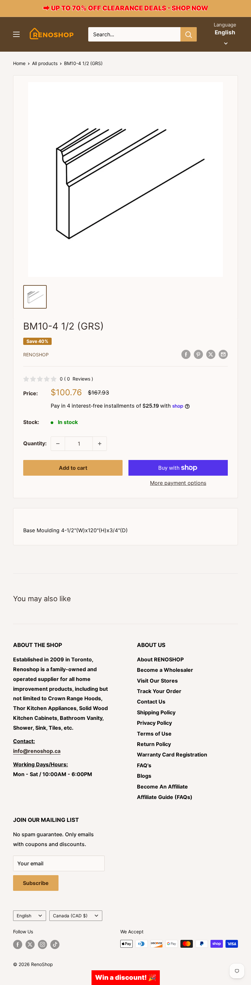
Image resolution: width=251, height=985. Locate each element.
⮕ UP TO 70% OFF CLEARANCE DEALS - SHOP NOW (125, 8)
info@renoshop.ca (36, 751)
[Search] (188, 34)
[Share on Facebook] (186, 354)
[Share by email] (223, 354)
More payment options (178, 483)
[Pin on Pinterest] (198, 354)
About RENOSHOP (160, 659)
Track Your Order (159, 691)
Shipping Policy (156, 712)
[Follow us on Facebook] (17, 944)
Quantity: (35, 443)
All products (45, 63)
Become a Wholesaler (165, 670)
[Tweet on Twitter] (210, 354)
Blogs (144, 776)
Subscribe (36, 883)
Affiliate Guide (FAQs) (164, 797)
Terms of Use (154, 733)
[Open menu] (16, 34)
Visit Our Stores (157, 680)
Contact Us (151, 701)
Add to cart (73, 468)
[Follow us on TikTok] (54, 944)
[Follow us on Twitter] (30, 944)
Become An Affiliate (162, 786)
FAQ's (144, 765)
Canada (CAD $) (70, 915)
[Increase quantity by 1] (100, 443)
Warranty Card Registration (172, 754)
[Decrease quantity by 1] (58, 443)
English (24, 915)
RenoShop (36, 354)
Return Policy (154, 744)
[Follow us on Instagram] (42, 944)
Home (19, 63)
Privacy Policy (154, 723)
